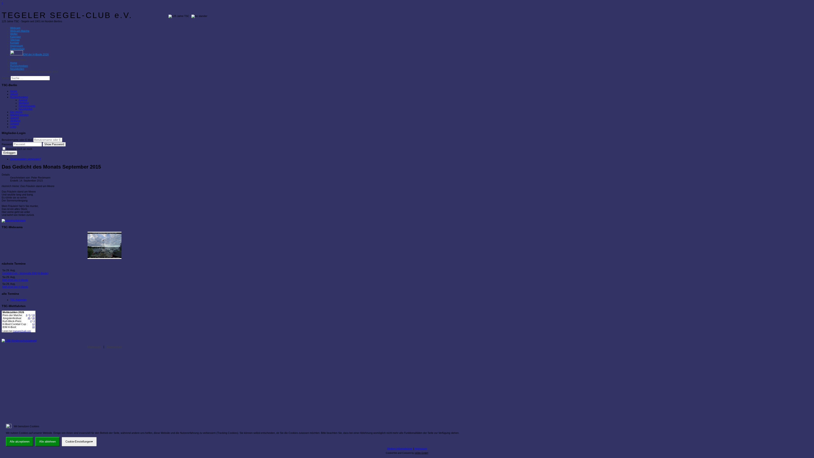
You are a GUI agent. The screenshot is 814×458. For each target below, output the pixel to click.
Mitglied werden (19, 114)
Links (13, 126)
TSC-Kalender (18, 299)
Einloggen (9, 152)
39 (33, 318)
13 (33, 324)
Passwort (7, 144)
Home (13, 91)
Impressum (94, 346)
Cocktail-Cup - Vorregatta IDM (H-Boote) (25, 273)
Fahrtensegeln (27, 106)
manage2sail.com (22, 331)
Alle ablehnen (47, 441)
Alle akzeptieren (19, 441)
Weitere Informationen (400, 448)
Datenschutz (114, 346)
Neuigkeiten (26, 109)
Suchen (6, 78)
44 (33, 327)
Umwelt (14, 123)
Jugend (23, 100)
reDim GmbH (421, 453)
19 (33, 315)
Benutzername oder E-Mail (17, 139)
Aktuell (14, 94)
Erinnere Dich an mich (19, 149)
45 (29, 318)
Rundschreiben (19, 97)
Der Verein (16, 111)
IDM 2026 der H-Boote (15, 280)
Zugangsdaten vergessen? (25, 159)
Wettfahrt (24, 103)
